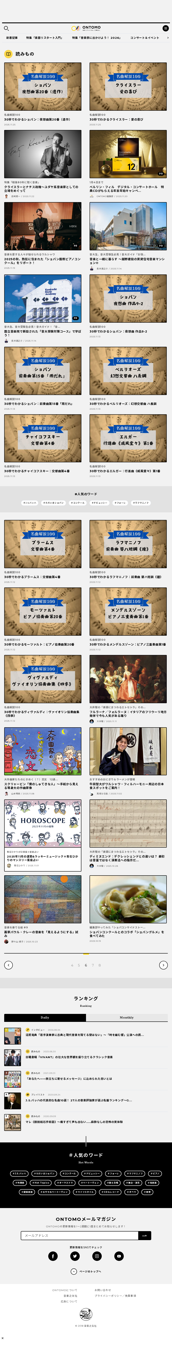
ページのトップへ (90, 1271)
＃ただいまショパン (53, 503)
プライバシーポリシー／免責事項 (115, 1295)
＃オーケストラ (65, 1182)
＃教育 (147, 1192)
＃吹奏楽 (19, 1182)
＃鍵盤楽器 (27, 1192)
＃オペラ (131, 1192)
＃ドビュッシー (99, 503)
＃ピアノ (155, 1173)
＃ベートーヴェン (90, 1182)
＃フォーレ (120, 503)
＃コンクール (78, 503)
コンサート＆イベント (144, 37)
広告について (69, 1301)
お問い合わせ (103, 1290)
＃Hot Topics (40, 1182)
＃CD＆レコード (110, 1192)
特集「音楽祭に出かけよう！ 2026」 (97, 37)
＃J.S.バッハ (29, 503)
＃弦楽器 (152, 1182)
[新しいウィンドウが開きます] (53, 1256)
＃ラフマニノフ (141, 503)
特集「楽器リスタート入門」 (45, 37)
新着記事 (12, 37)
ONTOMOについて (64, 1290)
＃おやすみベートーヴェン (54, 1192)
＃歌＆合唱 (112, 1182)
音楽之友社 (70, 1295)
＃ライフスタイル (85, 1192)
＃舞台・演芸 (133, 1182)
